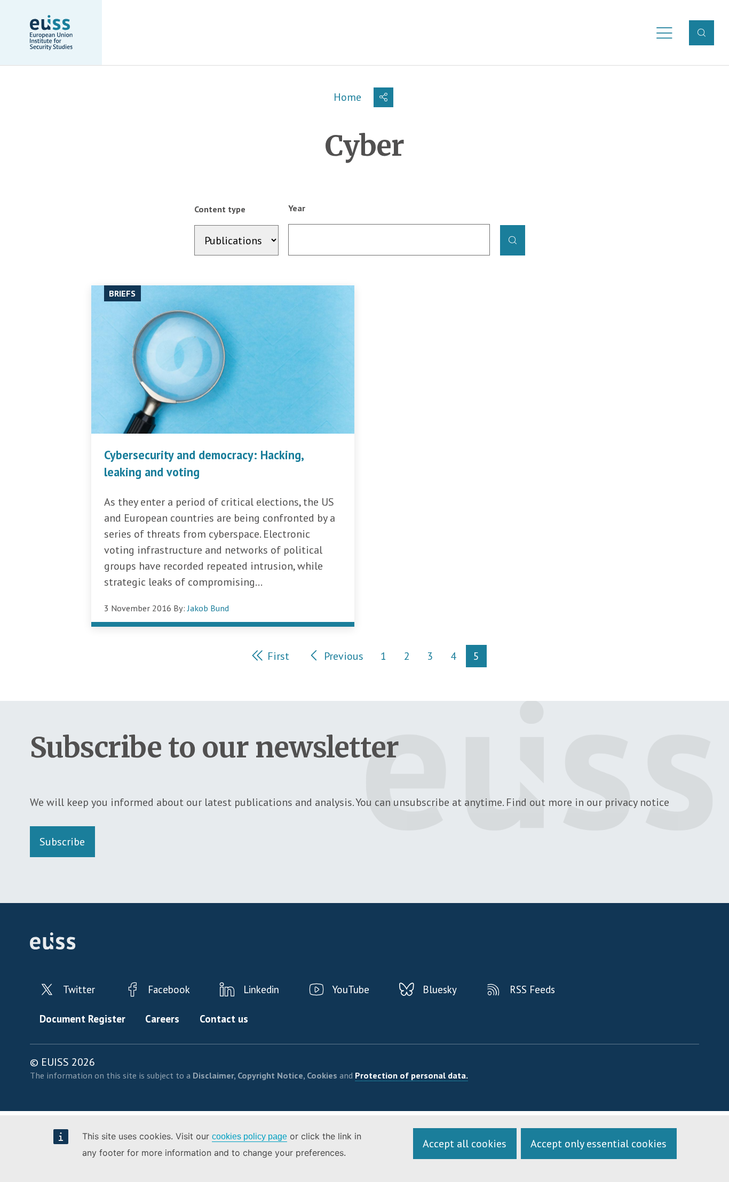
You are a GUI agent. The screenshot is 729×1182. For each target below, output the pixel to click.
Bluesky (440, 989)
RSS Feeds (532, 989)
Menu (661, 33)
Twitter (79, 989)
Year (296, 208)
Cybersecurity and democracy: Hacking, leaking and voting (203, 463)
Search (701, 32)
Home (347, 97)
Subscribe (62, 842)
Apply (512, 240)
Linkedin (261, 989)
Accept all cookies (464, 1144)
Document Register (82, 1018)
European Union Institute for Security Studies (51, 33)
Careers (162, 1018)
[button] (384, 97)
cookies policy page (249, 1136)
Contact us (224, 1018)
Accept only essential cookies (598, 1144)
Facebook (169, 989)
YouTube (350, 989)
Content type (219, 209)
